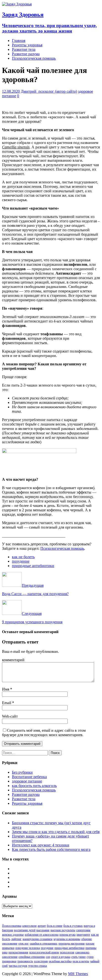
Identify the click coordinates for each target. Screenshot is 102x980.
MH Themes (78, 974)
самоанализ (82, 952)
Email (7, 703)
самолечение (10, 957)
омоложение (9, 943)
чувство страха (37, 965)
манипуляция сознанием (37, 939)
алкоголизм (29, 925)
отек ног (23, 943)
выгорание (43, 930)
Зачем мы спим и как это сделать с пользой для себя (56, 832)
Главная (18, 40)
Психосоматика (11, 925)
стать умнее (78, 957)
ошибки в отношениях (43, 943)
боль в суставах (73, 925)
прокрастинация (18, 952)
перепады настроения (71, 943)
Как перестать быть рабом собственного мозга (51, 849)
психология (67, 952)
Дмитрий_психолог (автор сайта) (49, 91)
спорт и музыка (60, 957)
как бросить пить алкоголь (34, 786)
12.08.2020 (11, 91)
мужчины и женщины (66, 939)
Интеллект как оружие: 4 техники (40, 845)
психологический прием (44, 952)
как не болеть (23, 557)
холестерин (41, 961)
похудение (20, 561)
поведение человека (27, 948)
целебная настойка (60, 961)
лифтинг (16, 939)
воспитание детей (24, 930)
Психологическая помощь (34, 58)
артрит (42, 925)
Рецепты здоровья (27, 45)
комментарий (13, 660)
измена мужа (67, 934)
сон (48, 957)
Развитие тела (23, 49)
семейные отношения (32, 957)
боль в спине (54, 925)
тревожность (25, 961)
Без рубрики (22, 772)
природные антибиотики (33, 566)
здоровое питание (27, 781)
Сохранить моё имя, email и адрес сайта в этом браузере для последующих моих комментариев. (44, 732)
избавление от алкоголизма (41, 934)
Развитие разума (26, 54)
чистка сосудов (18, 965)
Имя (6, 689)
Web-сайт (10, 716)
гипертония (83, 930)
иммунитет (83, 934)
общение (86, 939)
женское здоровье (13, 934)
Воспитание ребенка (29, 777)
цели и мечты (81, 961)
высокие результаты (63, 930)
